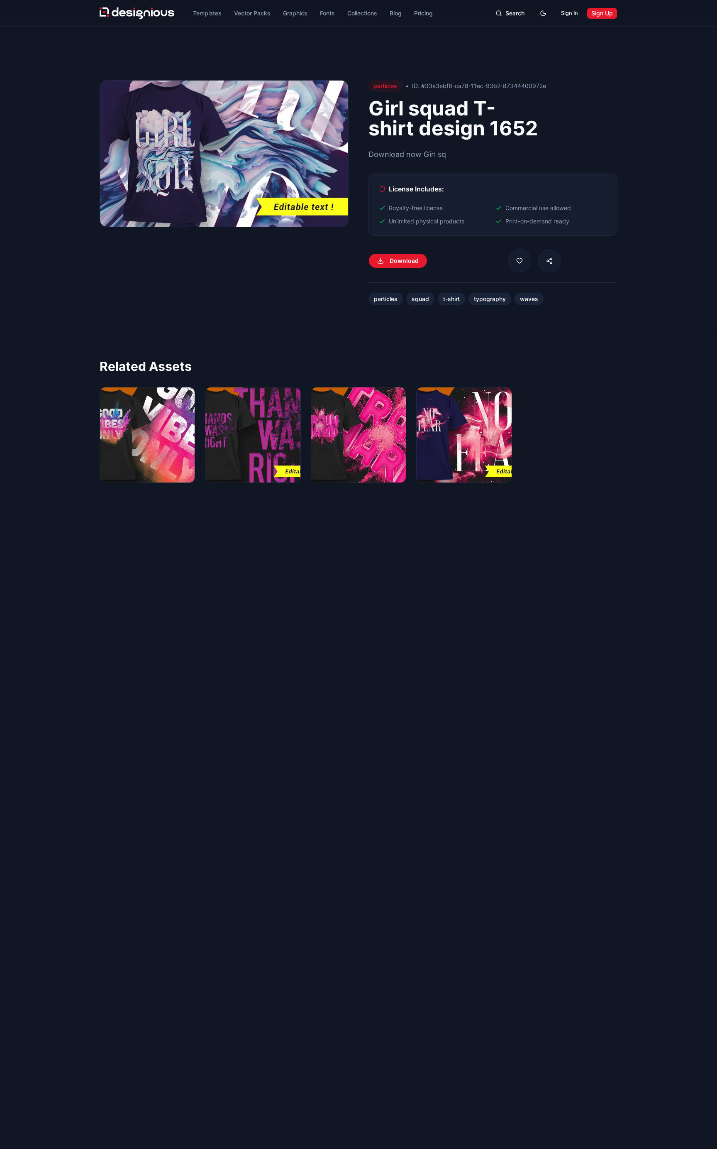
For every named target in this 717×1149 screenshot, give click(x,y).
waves (529, 298)
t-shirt (451, 298)
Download (404, 260)
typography (490, 298)
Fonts (327, 13)
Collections (362, 13)
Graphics (295, 13)
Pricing (423, 13)
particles (386, 298)
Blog (396, 13)
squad (420, 298)
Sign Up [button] (602, 13)
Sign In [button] (569, 13)
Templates (207, 13)
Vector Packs (252, 13)
